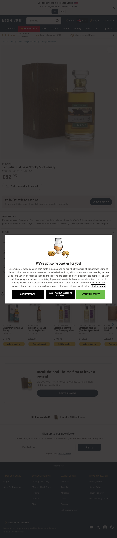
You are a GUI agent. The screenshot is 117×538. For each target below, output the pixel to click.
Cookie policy (98, 286)
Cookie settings (27, 294)
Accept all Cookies (90, 294)
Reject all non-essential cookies (60, 294)
